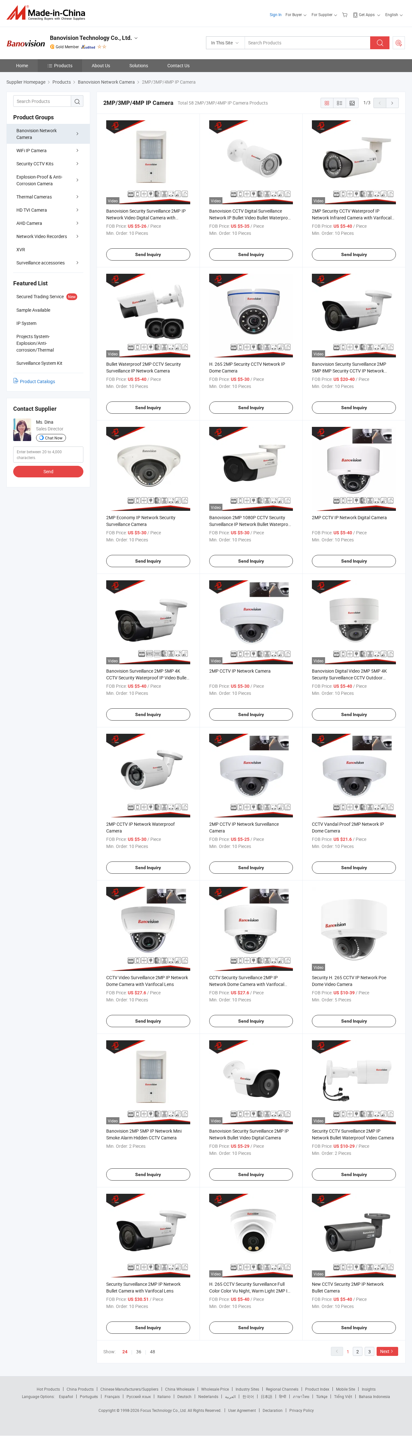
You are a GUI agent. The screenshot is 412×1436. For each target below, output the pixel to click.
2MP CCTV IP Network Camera (240, 671)
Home (22, 65)
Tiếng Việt (343, 1396)
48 (152, 1352)
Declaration (273, 1410)
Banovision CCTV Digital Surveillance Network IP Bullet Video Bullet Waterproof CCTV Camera (250, 217)
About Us (101, 65)
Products (63, 65)
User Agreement (242, 1410)
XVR (20, 249)
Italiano (164, 1396)
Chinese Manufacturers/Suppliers (129, 1389)
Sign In (276, 14)
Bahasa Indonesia (374, 1396)
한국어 (248, 1396)
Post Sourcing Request (399, 42)
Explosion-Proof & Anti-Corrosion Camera (39, 180)
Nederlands (208, 1396)
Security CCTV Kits (34, 164)
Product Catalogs (37, 381)
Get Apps (367, 14)
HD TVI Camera (31, 210)
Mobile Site (345, 1389)
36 (138, 1352)
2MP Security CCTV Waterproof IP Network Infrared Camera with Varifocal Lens (351, 217)
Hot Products (48, 1389)
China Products (80, 1389)
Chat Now (53, 437)
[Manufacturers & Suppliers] (47, 12)
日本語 (266, 1396)
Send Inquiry (148, 254)
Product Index (317, 1389)
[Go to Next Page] (392, 103)
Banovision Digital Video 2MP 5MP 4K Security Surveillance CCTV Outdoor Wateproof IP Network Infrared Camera (351, 677)
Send (48, 471)
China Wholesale (179, 1389)
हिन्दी (282, 1396)
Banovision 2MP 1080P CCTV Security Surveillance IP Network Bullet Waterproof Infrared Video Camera (250, 524)
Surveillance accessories (40, 263)
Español (66, 1396)
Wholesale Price (215, 1389)
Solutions (138, 65)
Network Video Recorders (41, 236)
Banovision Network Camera (36, 133)
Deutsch (184, 1396)
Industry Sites (247, 1389)
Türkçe (321, 1396)
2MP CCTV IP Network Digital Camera (349, 517)
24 (124, 1351)
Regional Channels (282, 1389)
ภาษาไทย (301, 1396)
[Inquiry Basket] (345, 14)
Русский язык (138, 1396)
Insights (369, 1389)
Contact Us (178, 65)
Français (112, 1396)
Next (384, 1351)
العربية (230, 1396)
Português (89, 1396)
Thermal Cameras (34, 197)
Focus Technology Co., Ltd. (164, 1410)
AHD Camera (29, 223)
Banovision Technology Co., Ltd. (91, 37)
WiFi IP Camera (31, 150)
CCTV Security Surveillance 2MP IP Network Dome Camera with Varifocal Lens (246, 984)
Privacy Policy (301, 1410)
